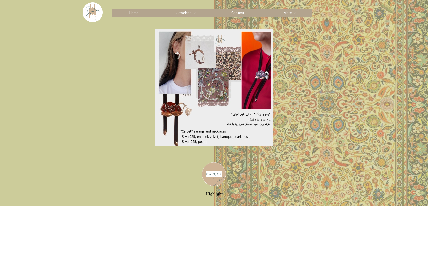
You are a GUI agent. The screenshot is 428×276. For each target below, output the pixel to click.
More (288, 13)
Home (134, 13)
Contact (237, 13)
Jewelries (184, 13)
